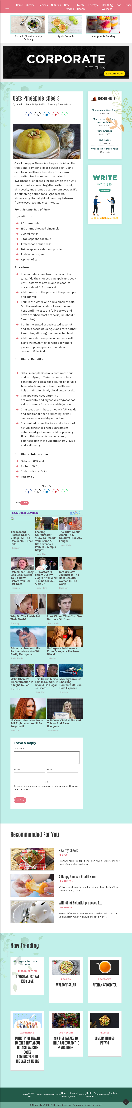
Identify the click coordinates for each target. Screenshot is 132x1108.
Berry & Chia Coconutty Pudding (28, 38)
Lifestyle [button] (93, 5)
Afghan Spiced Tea (105, 985)
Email (50, 769)
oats (24, 502)
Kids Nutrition (27, 971)
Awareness (65, 907)
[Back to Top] (126, 1102)
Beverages (104, 979)
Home (19, 5)
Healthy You (66, 881)
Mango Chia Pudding (103, 36)
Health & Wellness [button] (107, 7)
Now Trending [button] (69, 7)
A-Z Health (66, 1032)
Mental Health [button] (81, 7)
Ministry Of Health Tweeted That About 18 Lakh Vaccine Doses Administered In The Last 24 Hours (27, 1050)
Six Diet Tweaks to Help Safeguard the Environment (66, 1043)
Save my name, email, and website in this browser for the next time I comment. (46, 788)
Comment (19, 748)
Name (17, 769)
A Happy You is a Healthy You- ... (80, 876)
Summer (39, 1094)
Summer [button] (30, 5)
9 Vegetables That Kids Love (27, 979)
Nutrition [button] (56, 5)
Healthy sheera (69, 850)
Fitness (105, 1094)
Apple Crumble (66, 36)
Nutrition (56, 1094)
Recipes (63, 854)
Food (98, 1094)
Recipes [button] (43, 5)
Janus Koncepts (93, 1105)
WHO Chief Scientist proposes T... (80, 903)
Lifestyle (82, 1094)
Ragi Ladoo (105, 139)
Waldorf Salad (66, 985)
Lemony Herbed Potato (104, 1040)
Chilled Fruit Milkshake (104, 148)
